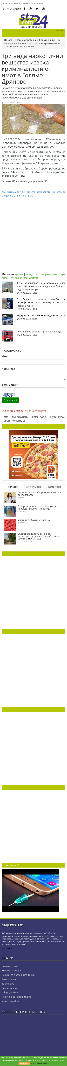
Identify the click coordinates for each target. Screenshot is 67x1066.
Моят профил (23, 3)
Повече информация (39, 1063)
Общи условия (10, 992)
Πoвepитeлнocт (10, 988)
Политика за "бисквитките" (17, 996)
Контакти (38, 3)
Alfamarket (16, 8)
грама (19, 274)
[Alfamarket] (33, 454)
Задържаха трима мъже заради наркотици (41, 315)
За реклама (8, 983)
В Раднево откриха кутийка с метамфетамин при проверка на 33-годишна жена (41, 302)
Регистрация (9, 979)
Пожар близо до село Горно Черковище (39, 331)
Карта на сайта (10, 1001)
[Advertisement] (33, 230)
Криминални (46, 39)
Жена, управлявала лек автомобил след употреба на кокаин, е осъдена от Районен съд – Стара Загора (41, 286)
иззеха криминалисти (24, 278)
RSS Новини (7, 948)
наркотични (49, 274)
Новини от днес (10, 966)
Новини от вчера (11, 970)
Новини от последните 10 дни (18, 974)
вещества (32, 274)
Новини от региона (26, 39)
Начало (8, 3)
